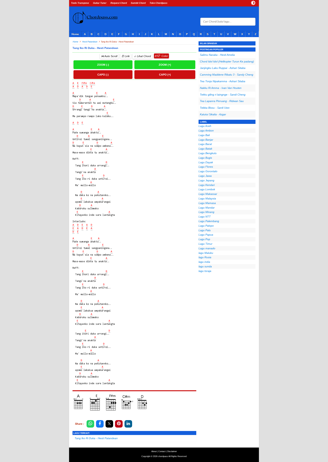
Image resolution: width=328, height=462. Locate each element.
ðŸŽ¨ (158, 55)
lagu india (204, 261)
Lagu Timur (205, 243)
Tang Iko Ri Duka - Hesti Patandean (96, 438)
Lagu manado (207, 248)
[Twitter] (109, 424)
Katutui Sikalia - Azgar (213, 114)
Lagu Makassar (208, 193)
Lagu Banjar (206, 139)
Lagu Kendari (207, 184)
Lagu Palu (205, 230)
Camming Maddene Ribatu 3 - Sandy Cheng (226, 74)
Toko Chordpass (158, 3)
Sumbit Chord (138, 3)
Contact (162, 451)
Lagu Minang (206, 211)
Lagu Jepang (206, 180)
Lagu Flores (206, 166)
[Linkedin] (128, 424)
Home (75, 34)
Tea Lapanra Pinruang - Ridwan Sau (222, 101)
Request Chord (118, 3)
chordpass (163, 456)
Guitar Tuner (99, 3)
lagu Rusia (205, 257)
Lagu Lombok (207, 189)
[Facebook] (100, 424)
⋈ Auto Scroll (109, 56)
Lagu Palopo (206, 225)
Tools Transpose (80, 3)
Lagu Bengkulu (208, 153)
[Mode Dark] (253, 3)
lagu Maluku (206, 252)
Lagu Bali (204, 135)
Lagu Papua (206, 234)
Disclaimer (172, 451)
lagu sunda (205, 266)
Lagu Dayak (206, 162)
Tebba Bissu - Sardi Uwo (214, 107)
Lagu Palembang (209, 221)
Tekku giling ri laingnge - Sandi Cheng (222, 94)
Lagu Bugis (205, 157)
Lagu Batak (205, 148)
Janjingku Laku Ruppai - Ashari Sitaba (222, 67)
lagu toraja (205, 270)
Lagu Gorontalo (208, 171)
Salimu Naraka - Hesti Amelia (217, 54)
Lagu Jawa (205, 175)
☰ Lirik (125, 56)
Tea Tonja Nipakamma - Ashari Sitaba (222, 81)
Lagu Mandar (207, 207)
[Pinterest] (119, 424)
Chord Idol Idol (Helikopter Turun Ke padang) (227, 61)
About (154, 451)
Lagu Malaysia (207, 198)
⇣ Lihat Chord (142, 56)
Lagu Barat (205, 144)
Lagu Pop (204, 239)
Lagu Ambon (206, 130)
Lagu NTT (205, 216)
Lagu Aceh (205, 125)
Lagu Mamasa (207, 203)
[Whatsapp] (90, 424)
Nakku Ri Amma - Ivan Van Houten (220, 87)
